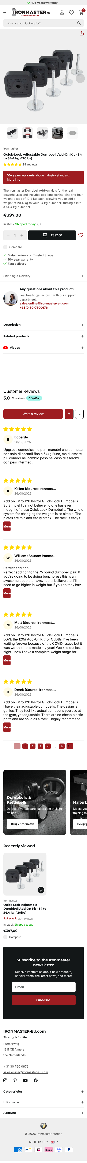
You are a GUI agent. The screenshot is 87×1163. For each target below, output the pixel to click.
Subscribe (43, 1000)
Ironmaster (10, 148)
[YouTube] (25, 1080)
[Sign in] (62, 12)
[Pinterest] (15, 1080)
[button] (80, 33)
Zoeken (79, 23)
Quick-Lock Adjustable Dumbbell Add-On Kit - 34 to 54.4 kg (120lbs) (24, 908)
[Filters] (69, 414)
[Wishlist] (71, 12)
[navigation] (12, 133)
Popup (39, 224)
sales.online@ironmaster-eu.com (25, 1072)
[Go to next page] (70, 746)
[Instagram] (5, 1080)
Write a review (33, 414)
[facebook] (36, 1080)
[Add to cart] (41, 890)
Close (43, 1091)
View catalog (5, 12)
